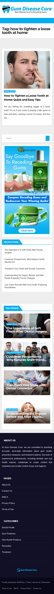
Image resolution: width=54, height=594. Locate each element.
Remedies (6, 546)
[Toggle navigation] (50, 21)
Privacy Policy (8, 503)
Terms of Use (8, 509)
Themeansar (45, 582)
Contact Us (7, 491)
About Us (6, 485)
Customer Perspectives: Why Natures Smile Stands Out (26, 360)
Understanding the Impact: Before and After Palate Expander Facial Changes (26, 417)
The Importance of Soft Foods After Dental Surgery (26, 329)
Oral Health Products (15, 352)
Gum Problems (8, 534)
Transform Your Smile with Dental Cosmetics (25, 269)
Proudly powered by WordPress (13, 582)
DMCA (5, 497)
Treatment (6, 552)
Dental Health (10, 91)
